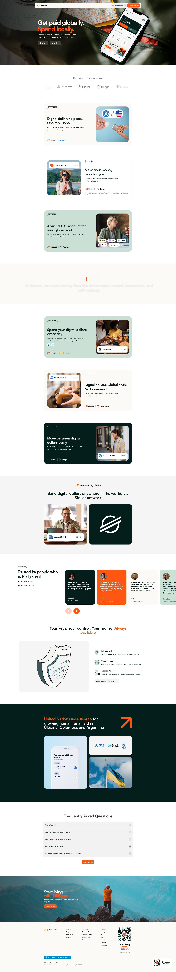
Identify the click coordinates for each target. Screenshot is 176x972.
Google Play (27, 585)
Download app (134, 5)
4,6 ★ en (27, 581)
